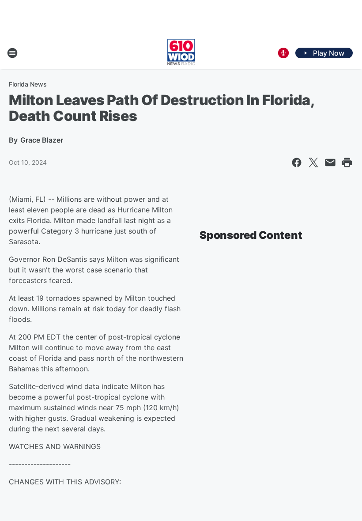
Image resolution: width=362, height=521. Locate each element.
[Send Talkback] (283, 53)
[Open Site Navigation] (12, 53)
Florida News (28, 84)
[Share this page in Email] (330, 162)
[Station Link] (181, 53)
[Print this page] (347, 162)
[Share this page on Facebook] (296, 162)
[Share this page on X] (313, 162)
